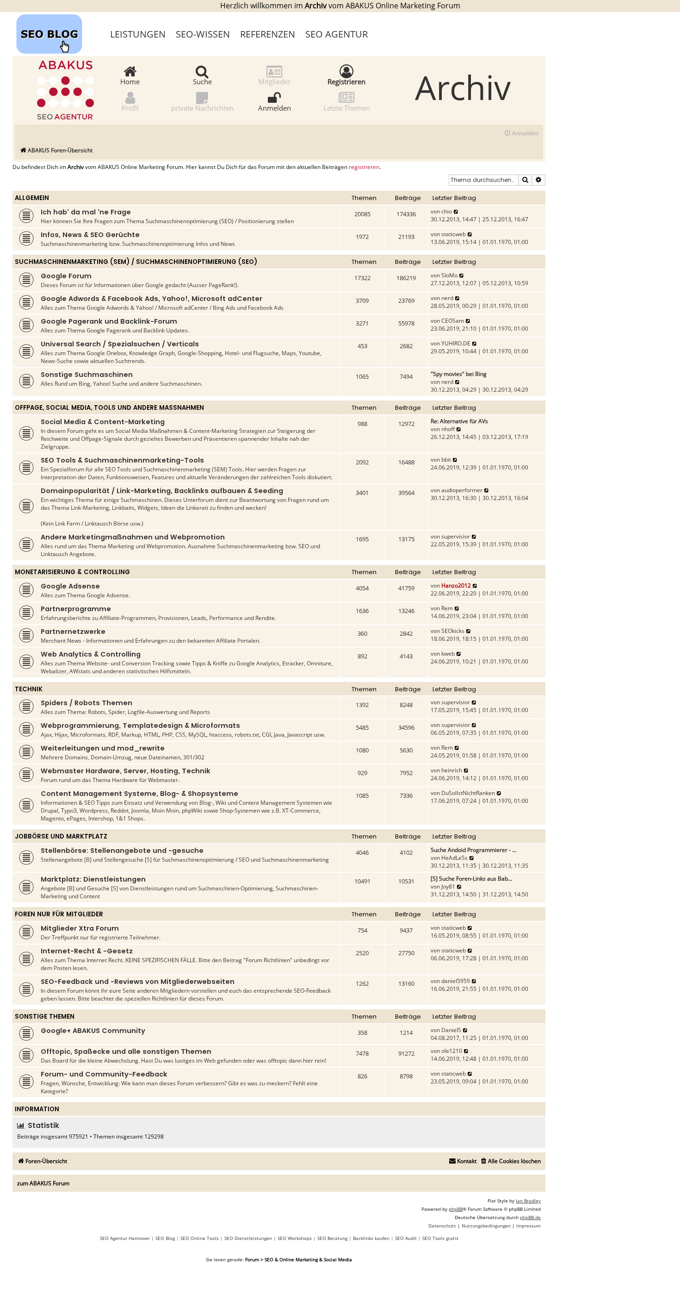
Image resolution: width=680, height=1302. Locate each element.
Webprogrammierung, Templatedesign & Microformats (140, 725)
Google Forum (66, 276)
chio (446, 211)
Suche (202, 81)
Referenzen (267, 34)
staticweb (453, 234)
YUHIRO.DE (455, 343)
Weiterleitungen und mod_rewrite (103, 748)
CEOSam (452, 321)
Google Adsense (70, 586)
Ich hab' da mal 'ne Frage (86, 212)
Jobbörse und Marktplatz (61, 836)
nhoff (448, 429)
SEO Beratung (332, 1238)
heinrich (451, 770)
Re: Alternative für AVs (459, 421)
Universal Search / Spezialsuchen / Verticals (120, 344)
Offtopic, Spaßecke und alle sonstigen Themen (126, 1051)
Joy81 (448, 886)
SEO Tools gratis (440, 1238)
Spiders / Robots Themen (86, 702)
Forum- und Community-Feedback (104, 1074)
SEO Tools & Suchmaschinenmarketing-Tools (122, 460)
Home (130, 81)
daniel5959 (455, 981)
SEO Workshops (295, 1238)
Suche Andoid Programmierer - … (473, 850)
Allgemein (32, 198)
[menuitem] (521, 133)
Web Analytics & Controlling (91, 654)
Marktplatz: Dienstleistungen (93, 879)
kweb (448, 653)
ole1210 (451, 1051)
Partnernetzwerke (73, 631)
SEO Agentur (336, 34)
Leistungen (138, 34)
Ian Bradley (528, 1200)
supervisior (455, 536)
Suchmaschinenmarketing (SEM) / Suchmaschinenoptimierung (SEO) (136, 261)
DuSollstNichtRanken (468, 793)
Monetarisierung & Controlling (72, 572)
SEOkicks (452, 631)
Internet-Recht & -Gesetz (87, 951)
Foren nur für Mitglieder (59, 914)
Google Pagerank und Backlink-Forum (109, 321)
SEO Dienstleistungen (248, 1238)
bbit (446, 459)
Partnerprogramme (76, 608)
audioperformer (461, 490)
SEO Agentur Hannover (125, 1238)
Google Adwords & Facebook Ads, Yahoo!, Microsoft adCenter (151, 298)
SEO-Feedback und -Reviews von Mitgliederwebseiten (138, 981)
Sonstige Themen (44, 1016)
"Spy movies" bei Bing (459, 374)
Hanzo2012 (456, 585)
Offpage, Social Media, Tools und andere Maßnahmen (109, 407)
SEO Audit (406, 1238)
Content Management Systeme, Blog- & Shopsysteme (139, 793)
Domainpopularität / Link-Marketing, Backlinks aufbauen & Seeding (162, 490)
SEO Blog (165, 1238)
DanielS (451, 1030)
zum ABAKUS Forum (43, 1183)
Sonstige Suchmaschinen (87, 374)
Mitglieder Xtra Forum (80, 928)
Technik (29, 689)
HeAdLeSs (454, 858)
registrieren (364, 167)
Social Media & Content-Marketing (103, 421)
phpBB (456, 1209)
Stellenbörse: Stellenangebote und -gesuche (122, 850)
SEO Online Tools (199, 1238)
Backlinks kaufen (371, 1238)
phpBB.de (530, 1217)
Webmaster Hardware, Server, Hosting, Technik (125, 771)
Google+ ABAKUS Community (93, 1030)
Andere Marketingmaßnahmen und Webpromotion (133, 537)
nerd (447, 298)
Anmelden (274, 107)
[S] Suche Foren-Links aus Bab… (471, 879)
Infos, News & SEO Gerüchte (90, 234)
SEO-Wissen (203, 34)
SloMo (449, 275)
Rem (447, 608)
